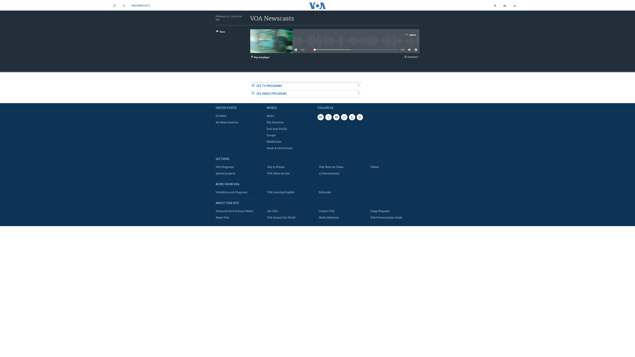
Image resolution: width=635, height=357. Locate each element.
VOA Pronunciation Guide (386, 217)
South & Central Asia (279, 148)
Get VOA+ (273, 211)
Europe (271, 135)
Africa (270, 116)
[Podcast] (360, 117)
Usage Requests (380, 211)
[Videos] (505, 5)
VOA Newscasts (140, 5)
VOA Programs (225, 167)
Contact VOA (326, 211)
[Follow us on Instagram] (344, 117)
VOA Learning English (281, 192)
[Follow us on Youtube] (336, 117)
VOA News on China (331, 167)
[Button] (220, 32)
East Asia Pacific (277, 128)
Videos (374, 167)
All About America (227, 122)
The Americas (275, 122)
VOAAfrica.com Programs (231, 192)
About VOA (222, 217)
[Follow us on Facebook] (321, 117)
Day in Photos (276, 167)
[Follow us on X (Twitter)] (328, 117)
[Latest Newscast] (515, 5)
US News (221, 116)
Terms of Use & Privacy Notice (234, 211)
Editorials (325, 192)
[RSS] (352, 117)
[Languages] (495, 5)
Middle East (274, 141)
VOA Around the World (281, 217)
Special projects (225, 173)
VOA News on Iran (278, 173)
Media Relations (329, 217)
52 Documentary (329, 173)
